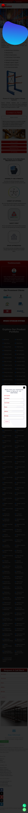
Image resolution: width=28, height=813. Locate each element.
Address (6, 411)
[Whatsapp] (24, 809)
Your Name (6, 398)
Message (6, 415)
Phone (5, 407)
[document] (14, 406)
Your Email (6, 402)
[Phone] (24, 805)
